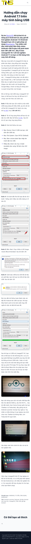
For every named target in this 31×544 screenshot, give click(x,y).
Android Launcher (9, 499)
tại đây (6, 110)
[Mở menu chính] (27, 2)
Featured (16, 499)
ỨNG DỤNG (23, 495)
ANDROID (11, 495)
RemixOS (10, 35)
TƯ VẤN (17, 495)
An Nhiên (12, 24)
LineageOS (12, 501)
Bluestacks (10, 44)
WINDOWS (4, 497)
